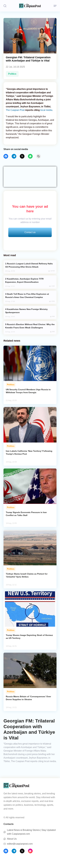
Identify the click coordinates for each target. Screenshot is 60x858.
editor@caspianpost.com (20, 844)
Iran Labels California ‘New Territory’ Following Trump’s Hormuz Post (29, 452)
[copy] (38, 156)
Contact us (30, 232)
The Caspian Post (15, 110)
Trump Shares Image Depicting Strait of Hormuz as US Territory (29, 636)
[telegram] (14, 156)
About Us (12, 839)
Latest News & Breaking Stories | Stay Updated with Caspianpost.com (31, 832)
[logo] (30, 6)
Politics (12, 74)
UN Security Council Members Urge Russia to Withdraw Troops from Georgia (28, 391)
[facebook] (5, 156)
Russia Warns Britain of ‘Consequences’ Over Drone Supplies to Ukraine (28, 698)
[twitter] (22, 156)
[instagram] (30, 851)
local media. (46, 110)
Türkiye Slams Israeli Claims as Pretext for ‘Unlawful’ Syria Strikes (26, 575)
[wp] (30, 156)
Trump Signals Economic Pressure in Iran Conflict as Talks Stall (26, 513)
